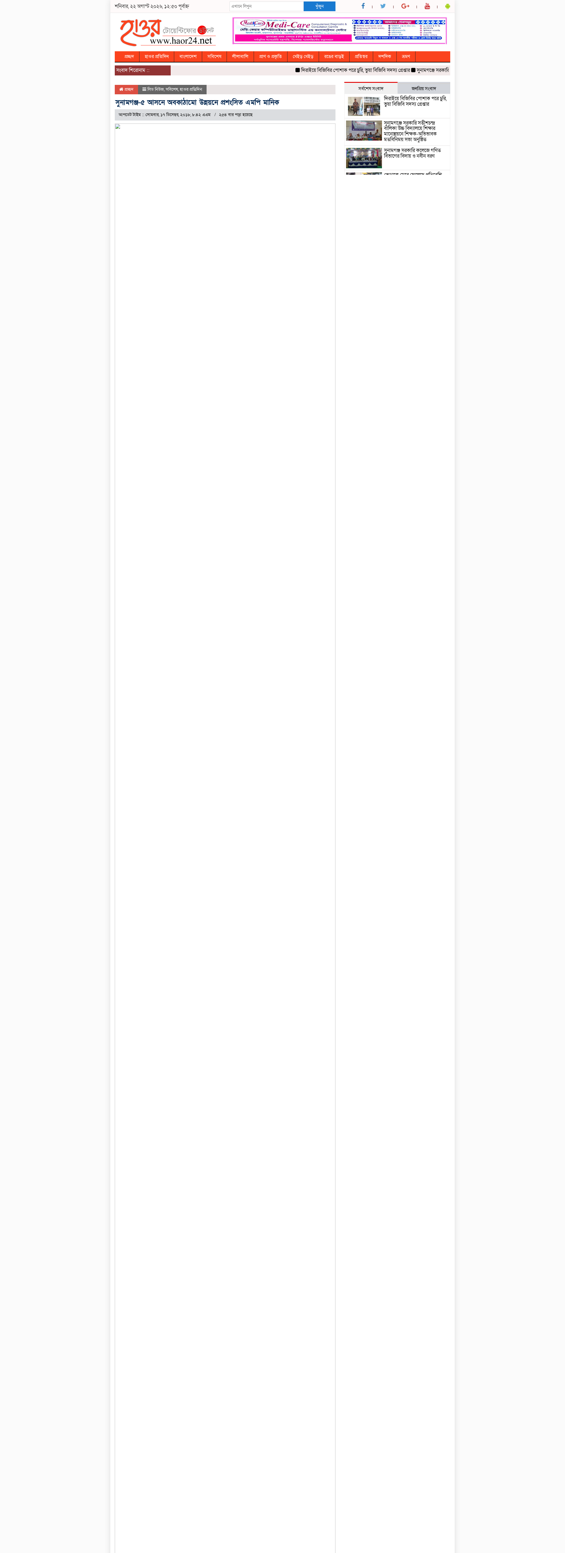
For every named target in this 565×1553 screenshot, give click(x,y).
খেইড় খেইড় (303, 56)
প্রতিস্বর (361, 56)
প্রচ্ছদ (129, 56)
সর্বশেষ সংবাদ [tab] (370, 88)
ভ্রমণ (406, 56)
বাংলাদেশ (188, 56)
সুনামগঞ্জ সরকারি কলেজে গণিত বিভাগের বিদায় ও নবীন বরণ (412, 153)
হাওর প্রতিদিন (157, 56)
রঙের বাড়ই (334, 56)
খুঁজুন (319, 6)
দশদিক (384, 56)
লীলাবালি (240, 56)
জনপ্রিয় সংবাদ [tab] (424, 88)
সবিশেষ (214, 56)
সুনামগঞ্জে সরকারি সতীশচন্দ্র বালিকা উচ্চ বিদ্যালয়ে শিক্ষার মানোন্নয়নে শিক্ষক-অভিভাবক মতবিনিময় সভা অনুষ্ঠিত (410, 131)
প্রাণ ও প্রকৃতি (270, 56)
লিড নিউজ (155, 89)
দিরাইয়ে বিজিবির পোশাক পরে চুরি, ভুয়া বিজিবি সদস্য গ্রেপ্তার (339, 70)
